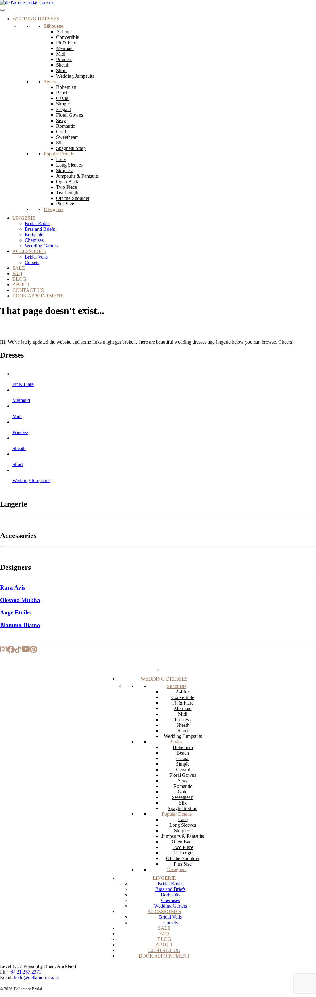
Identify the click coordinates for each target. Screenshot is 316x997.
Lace (61, 159)
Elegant (63, 109)
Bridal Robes (37, 223)
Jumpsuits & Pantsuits (77, 176)
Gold (61, 131)
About (21, 284)
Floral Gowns (69, 115)
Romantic (65, 126)
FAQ (17, 273)
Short (61, 70)
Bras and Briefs (40, 229)
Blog (19, 279)
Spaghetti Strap (71, 148)
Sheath (62, 65)
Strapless (64, 170)
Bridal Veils (36, 256)
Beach (62, 92)
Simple (63, 103)
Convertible (67, 37)
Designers (53, 209)
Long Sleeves (69, 165)
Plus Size (65, 203)
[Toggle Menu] (2, 10)
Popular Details (59, 153)
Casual (62, 98)
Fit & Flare (66, 42)
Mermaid (65, 48)
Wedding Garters (41, 245)
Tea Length (67, 192)
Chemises (34, 240)
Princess (64, 59)
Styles (50, 81)
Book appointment (37, 295)
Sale (18, 268)
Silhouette (53, 26)
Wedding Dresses (35, 18)
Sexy (61, 120)
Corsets (32, 262)
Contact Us (28, 290)
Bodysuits (34, 234)
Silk (60, 142)
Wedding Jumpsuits (75, 76)
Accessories (29, 251)
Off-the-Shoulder (72, 198)
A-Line (63, 31)
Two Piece (66, 187)
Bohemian (66, 87)
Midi (60, 53)
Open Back (67, 181)
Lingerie (23, 218)
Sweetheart (67, 137)
